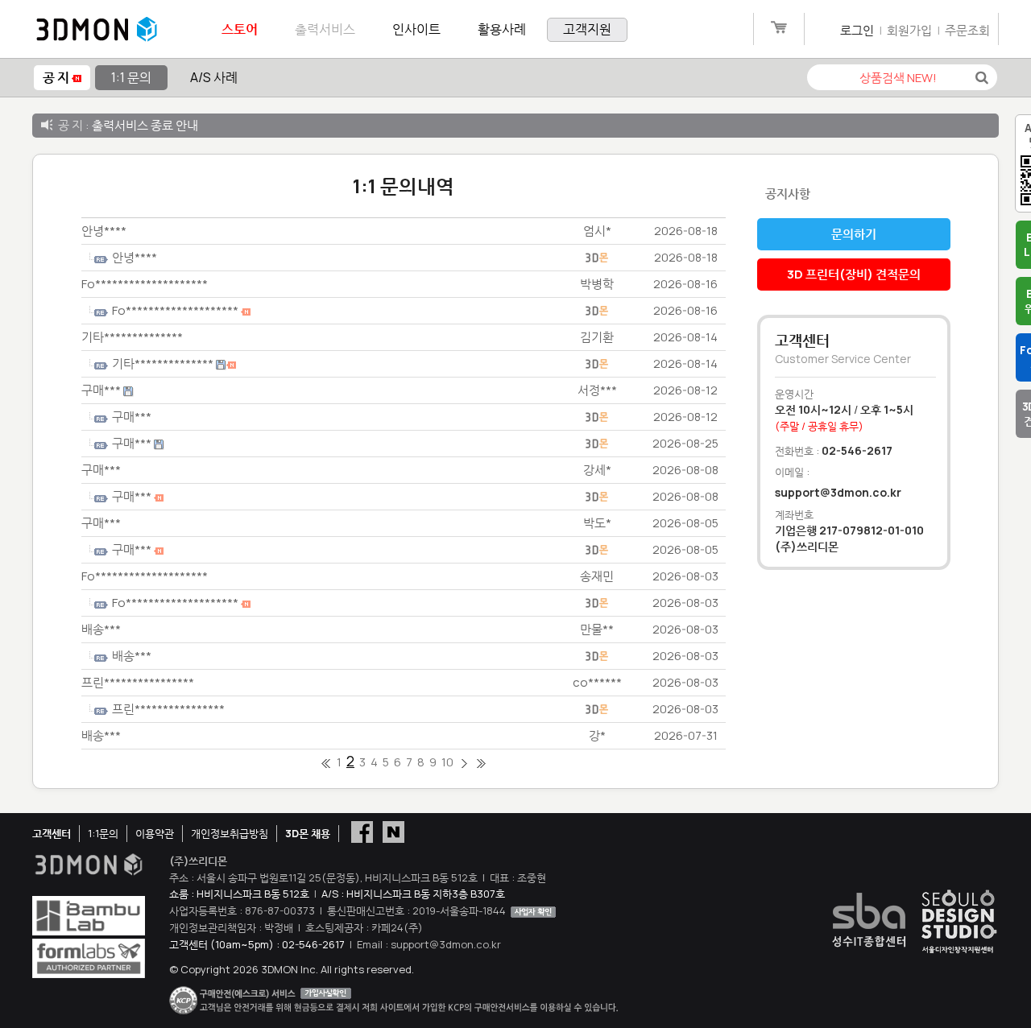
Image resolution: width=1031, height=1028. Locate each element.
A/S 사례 (214, 77)
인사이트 (416, 29)
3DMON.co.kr (96, 30)
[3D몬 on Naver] (393, 831)
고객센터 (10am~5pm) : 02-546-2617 (257, 944)
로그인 (857, 30)
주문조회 (967, 30)
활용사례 (502, 29)
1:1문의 (103, 833)
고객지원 (587, 29)
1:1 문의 (131, 77)
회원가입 (909, 30)
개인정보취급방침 (229, 833)
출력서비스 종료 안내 (145, 125)
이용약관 (154, 833)
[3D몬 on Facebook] (362, 831)
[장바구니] (778, 30)
